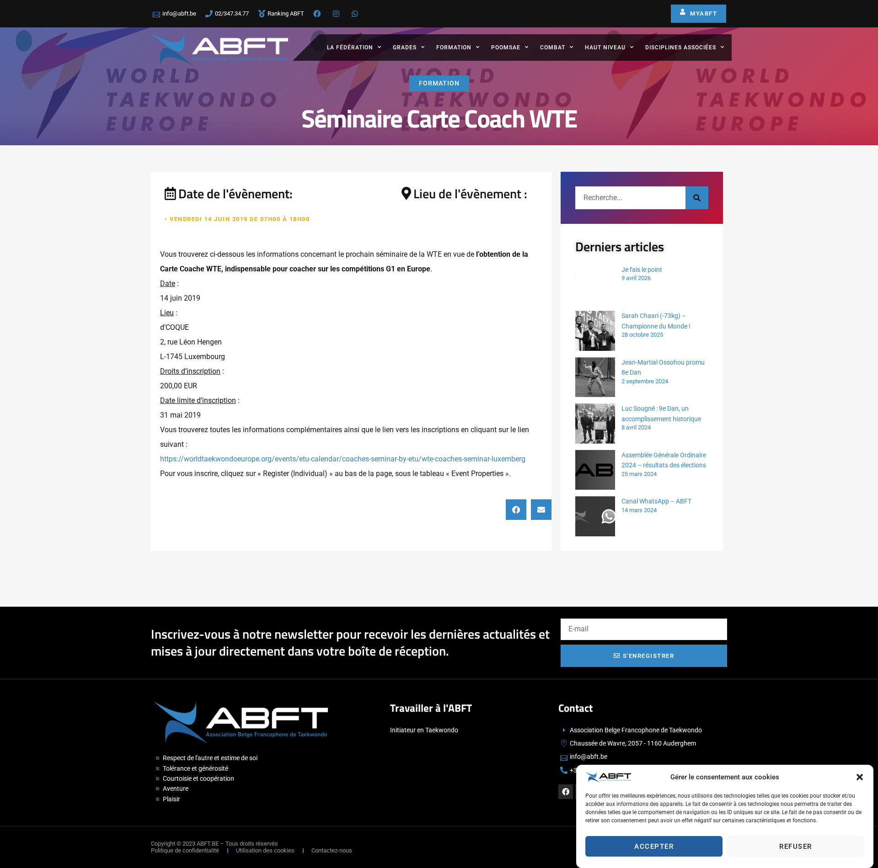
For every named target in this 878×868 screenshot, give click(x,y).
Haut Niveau (605, 47)
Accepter (654, 846)
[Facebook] (565, 791)
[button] (859, 777)
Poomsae (505, 47)
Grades (405, 47)
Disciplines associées (680, 47)
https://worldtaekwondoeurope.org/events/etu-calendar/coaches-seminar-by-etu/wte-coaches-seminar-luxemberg (342, 459)
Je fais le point (641, 269)
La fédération (350, 47)
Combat (552, 47)
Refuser (795, 846)
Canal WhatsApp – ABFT (656, 501)
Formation (453, 47)
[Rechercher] (696, 197)
